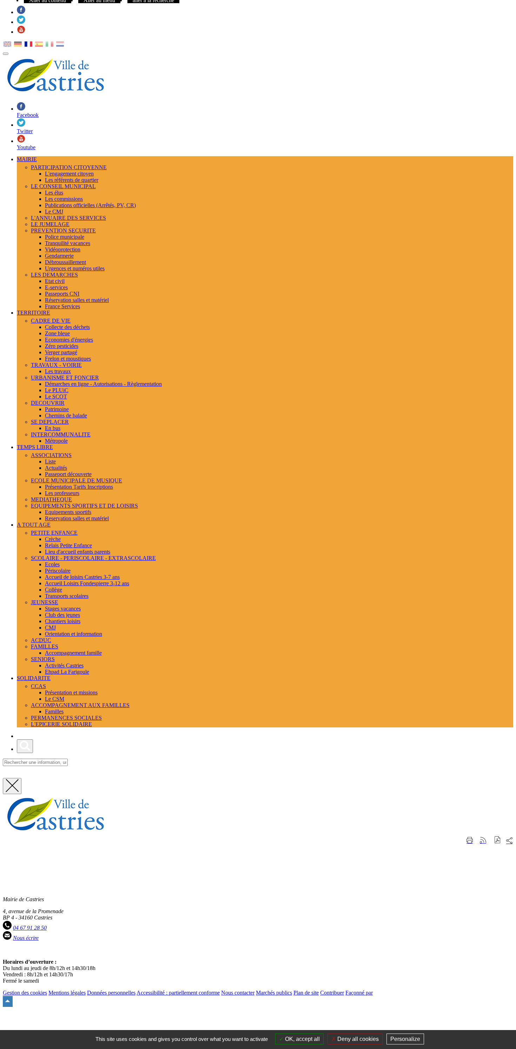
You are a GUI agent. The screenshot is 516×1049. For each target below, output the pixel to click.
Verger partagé (61, 352)
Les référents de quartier (71, 180)
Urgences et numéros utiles (75, 268)
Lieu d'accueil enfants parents (77, 552)
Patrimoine (57, 409)
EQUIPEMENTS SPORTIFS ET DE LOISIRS (84, 506)
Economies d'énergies (69, 340)
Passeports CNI (62, 294)
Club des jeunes (62, 615)
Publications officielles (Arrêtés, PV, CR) (90, 205)
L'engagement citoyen (69, 174)
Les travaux (58, 371)
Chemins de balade (66, 415)
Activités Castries (64, 665)
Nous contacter (237, 993)
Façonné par (359, 993)
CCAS (38, 686)
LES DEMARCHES (54, 275)
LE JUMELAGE (50, 224)
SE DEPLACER (50, 422)
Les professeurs (62, 493)
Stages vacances (63, 609)
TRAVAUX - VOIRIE (56, 365)
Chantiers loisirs (62, 621)
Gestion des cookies (25, 993)
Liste (50, 461)
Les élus (54, 193)
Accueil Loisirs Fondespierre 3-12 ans (87, 583)
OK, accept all (302, 1039)
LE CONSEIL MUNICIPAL (63, 186)
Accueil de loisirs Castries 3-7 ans (82, 577)
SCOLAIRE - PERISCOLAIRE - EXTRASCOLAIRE (93, 558)
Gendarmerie (59, 256)
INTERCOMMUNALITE (61, 434)
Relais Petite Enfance (68, 545)
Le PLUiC (56, 390)
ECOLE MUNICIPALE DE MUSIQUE (76, 480)
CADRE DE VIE (51, 321)
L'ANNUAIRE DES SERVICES (68, 218)
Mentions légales (67, 993)
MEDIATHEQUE (51, 499)
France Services (62, 306)
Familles (54, 711)
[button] (497, 841)
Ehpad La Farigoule (67, 672)
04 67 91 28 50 (30, 928)
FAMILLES (44, 646)
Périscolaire (58, 571)
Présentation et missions (71, 692)
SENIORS (43, 659)
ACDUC (41, 640)
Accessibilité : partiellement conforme (178, 993)
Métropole (56, 441)
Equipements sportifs (68, 512)
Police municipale (64, 237)
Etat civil (55, 281)
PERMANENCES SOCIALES (66, 718)
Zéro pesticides (61, 346)
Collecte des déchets (67, 327)
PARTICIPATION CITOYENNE (69, 167)
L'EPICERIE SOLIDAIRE (61, 724)
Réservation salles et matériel (77, 300)
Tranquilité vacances (67, 243)
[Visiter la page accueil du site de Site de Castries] (55, 832)
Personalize (405, 1039)
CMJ (50, 628)
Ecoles (52, 564)
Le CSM (54, 699)
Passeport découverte (68, 474)
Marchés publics (274, 993)
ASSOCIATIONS (51, 455)
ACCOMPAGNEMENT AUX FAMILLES (80, 705)
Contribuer (332, 993)
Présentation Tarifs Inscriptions (79, 487)
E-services (56, 287)
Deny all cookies (357, 1039)
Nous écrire (26, 938)
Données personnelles (111, 993)
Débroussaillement (65, 262)
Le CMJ (54, 212)
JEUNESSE (44, 602)
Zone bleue (57, 333)
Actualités (56, 468)
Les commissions (64, 199)
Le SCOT (56, 397)
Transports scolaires (66, 596)
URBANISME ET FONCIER (65, 378)
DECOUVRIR (48, 403)
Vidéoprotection (62, 249)
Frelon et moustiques (68, 359)
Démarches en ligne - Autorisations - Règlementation (103, 384)
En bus (52, 428)
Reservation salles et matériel (77, 518)
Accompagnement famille (73, 653)
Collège (53, 590)
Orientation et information (73, 634)
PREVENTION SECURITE (63, 230)
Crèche (53, 539)
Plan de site (306, 993)
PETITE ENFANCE (54, 533)
